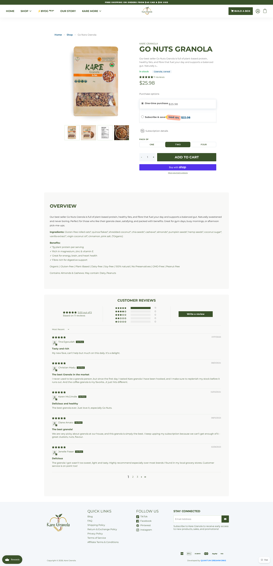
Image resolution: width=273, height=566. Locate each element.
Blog (90, 516)
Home (58, 34)
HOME (10, 11)
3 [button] (137, 476)
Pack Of (144, 139)
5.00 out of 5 (85, 312)
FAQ (89, 520)
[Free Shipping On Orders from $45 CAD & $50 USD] (136, 2)
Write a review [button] (195, 314)
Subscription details (156, 131)
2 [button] (133, 476)
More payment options (178, 173)
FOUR (204, 144)
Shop (70, 34)
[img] (59, 337)
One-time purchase (156, 103)
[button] (146, 77)
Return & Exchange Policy (102, 529)
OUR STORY (68, 11)
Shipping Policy (96, 525)
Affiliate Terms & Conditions (103, 542)
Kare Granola (70, 560)
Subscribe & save (162, 117)
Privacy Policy (95, 533)
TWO (178, 144)
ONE (152, 144)
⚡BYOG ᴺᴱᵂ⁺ (46, 11)
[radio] (142, 103)
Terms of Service (96, 538)
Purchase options (149, 94)
